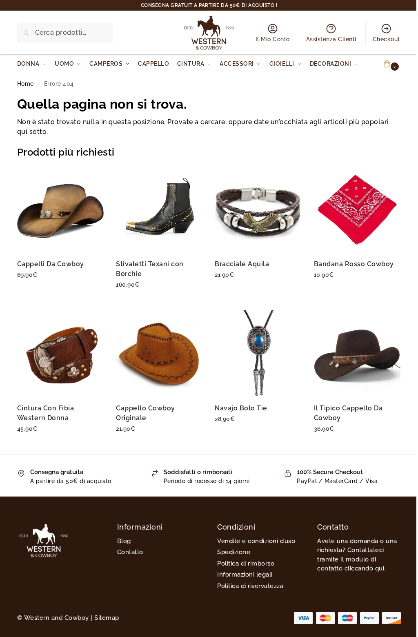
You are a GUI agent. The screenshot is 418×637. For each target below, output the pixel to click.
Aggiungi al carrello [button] (357, 292)
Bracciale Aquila (242, 264)
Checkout (386, 39)
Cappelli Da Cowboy (50, 264)
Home (25, 83)
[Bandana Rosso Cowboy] (357, 209)
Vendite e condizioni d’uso (256, 541)
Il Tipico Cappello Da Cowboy (348, 413)
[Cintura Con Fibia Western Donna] (60, 353)
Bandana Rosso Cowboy (354, 264)
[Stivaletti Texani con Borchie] (159, 209)
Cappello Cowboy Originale (145, 413)
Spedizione (233, 552)
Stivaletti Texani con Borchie (150, 269)
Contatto (130, 552)
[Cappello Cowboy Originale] (159, 353)
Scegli (60, 292)
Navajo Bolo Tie (241, 408)
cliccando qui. (365, 568)
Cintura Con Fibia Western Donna (45, 413)
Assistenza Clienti (331, 39)
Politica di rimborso (245, 563)
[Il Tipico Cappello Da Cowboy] (357, 353)
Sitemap (106, 617)
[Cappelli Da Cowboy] (60, 209)
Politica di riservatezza (250, 586)
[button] (382, 64)
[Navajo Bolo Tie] (258, 353)
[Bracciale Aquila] (258, 209)
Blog (124, 541)
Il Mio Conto (273, 39)
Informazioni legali (245, 574)
